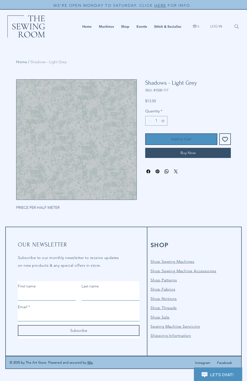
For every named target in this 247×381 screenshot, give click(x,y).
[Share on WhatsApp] (167, 171)
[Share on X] (176, 171)
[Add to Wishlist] (225, 139)
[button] (106, 26)
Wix (90, 362)
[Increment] (163, 120)
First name (27, 286)
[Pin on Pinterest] (157, 171)
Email (24, 307)
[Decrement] (149, 120)
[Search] (237, 26)
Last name (90, 286)
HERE (160, 5)
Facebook (224, 363)
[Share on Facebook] (148, 171)
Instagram (202, 363)
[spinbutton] (156, 120)
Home (21, 62)
